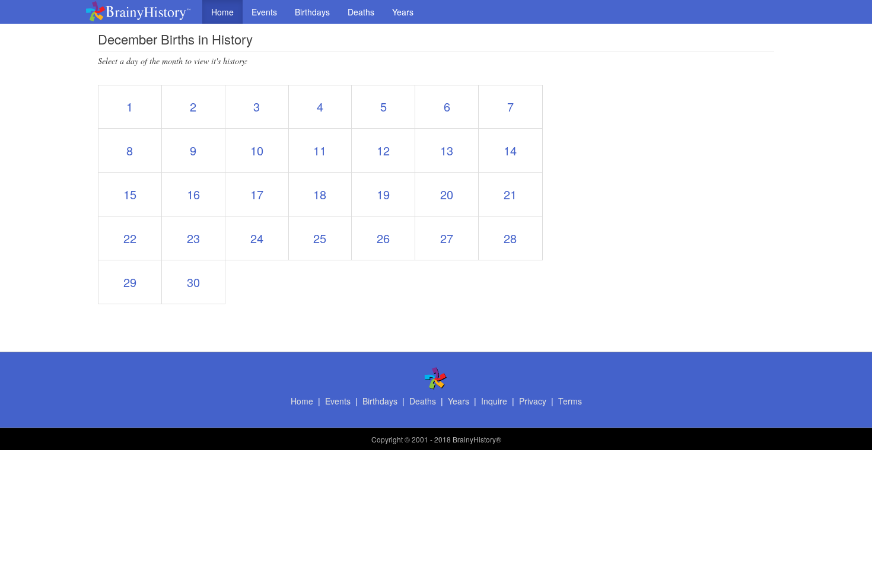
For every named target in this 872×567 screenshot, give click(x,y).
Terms (570, 401)
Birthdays (312, 12)
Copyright (387, 439)
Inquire (494, 401)
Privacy (532, 401)
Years (402, 12)
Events (264, 12)
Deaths (361, 12)
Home (222, 12)
